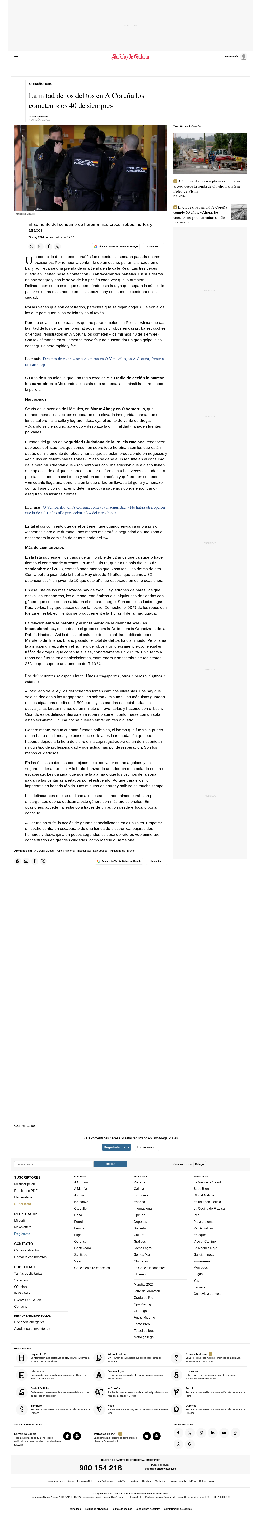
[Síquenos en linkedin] (213, 1433)
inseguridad (84, 850)
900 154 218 (100, 1467)
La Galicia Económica (150, 1268)
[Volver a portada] (130, 57)
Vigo (77, 1261)
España (139, 1202)
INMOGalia (22, 1293)
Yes (196, 1280)
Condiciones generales (148, 1509)
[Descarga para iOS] (67, 1436)
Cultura (139, 1235)
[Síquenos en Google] (190, 1444)
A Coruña (81, 1182)
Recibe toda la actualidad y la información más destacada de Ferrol (215, 1392)
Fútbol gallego (144, 1330)
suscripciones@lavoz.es (160, 1468)
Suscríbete (22, 1204)
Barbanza (81, 1202)
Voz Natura (160, 1481)
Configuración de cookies (178, 1509)
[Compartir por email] (40, 246)
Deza (78, 1215)
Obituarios (141, 1261)
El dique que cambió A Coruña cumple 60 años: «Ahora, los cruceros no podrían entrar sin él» (200, 212)
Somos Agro (143, 1248)
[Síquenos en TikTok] (235, 1433)
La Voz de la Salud (207, 1182)
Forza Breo (142, 1324)
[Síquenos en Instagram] (201, 1433)
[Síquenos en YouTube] (224, 1433)
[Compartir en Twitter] (57, 246)
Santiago (80, 1254)
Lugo (78, 1235)
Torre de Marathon (147, 1291)
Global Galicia (204, 1195)
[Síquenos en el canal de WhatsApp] (178, 1444)
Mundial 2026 (144, 1284)
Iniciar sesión (147, 1147)
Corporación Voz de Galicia (60, 1481)
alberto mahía (38, 116)
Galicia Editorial (206, 1481)
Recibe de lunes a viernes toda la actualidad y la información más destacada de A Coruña (138, 1392)
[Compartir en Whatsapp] (31, 246)
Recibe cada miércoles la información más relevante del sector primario (135, 1375)
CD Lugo (140, 1311)
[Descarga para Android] (77, 1436)
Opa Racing (142, 1304)
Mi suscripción (24, 1184)
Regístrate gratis (116, 1147)
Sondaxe (134, 1481)
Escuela (199, 1287)
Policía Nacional (65, 850)
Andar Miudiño (144, 1317)
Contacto (20, 1306)
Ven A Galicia (203, 1228)
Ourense (80, 1241)
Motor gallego (144, 1337)
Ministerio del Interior (122, 850)
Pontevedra (82, 1248)
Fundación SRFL (85, 1481)
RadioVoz (121, 1481)
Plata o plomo (203, 1221)
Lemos (79, 1228)
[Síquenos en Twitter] (190, 1433)
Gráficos (140, 1241)
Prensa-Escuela (178, 1481)
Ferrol (78, 1221)
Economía (141, 1195)
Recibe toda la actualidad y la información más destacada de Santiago (60, 1409)
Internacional (143, 1208)
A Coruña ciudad (44, 850)
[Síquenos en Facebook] (178, 1433)
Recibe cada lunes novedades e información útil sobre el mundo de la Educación (58, 1375)
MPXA (192, 1481)
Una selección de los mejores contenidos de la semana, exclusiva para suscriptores (213, 1358)
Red (197, 1215)
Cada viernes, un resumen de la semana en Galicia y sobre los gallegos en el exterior (60, 1392)
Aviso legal (75, 1509)
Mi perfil (20, 1220)
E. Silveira (179, 196)
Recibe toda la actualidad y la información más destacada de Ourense (215, 1409)
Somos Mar (142, 1254)
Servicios (21, 1280)
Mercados (201, 1267)
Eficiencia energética (29, 1322)
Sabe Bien (201, 1188)
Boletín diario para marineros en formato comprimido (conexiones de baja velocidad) (211, 1375)
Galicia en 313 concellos (92, 1268)
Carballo (80, 1208)
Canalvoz (147, 1481)
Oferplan (20, 1287)
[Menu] (17, 57)
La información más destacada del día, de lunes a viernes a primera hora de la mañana (60, 1358)
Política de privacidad (96, 1509)
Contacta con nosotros (30, 1257)
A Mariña (80, 1188)
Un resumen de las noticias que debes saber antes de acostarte (134, 1358)
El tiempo (140, 1274)
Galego (199, 1164)
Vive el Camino (205, 1241)
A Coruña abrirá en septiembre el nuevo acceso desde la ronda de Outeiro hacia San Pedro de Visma (206, 186)
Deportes (140, 1221)
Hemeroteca (23, 1197)
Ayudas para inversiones (32, 1328)
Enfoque (200, 1235)
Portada (139, 1182)
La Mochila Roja (205, 1248)
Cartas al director (26, 1250)
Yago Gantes (181, 222)
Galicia (139, 1188)
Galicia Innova (204, 1254)
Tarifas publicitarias (28, 1273)
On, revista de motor (208, 1293)
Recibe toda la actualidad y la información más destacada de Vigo (138, 1409)
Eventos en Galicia (28, 1300)
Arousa (79, 1195)
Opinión (139, 1215)
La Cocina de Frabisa (209, 1208)
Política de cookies (122, 1509)
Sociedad (141, 1228)
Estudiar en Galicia (207, 1202)
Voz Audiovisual (105, 1481)
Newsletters (22, 1227)
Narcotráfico (100, 850)
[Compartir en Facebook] (48, 246)
